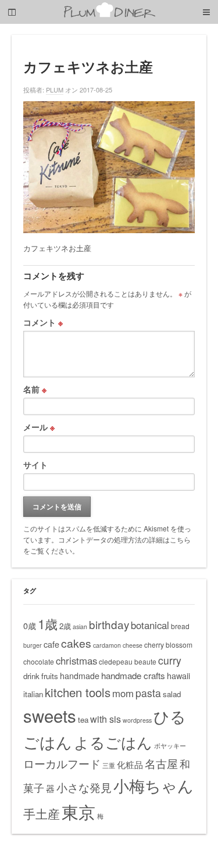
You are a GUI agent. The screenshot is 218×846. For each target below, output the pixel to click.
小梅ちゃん (153, 785)
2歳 (65, 625)
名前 (35, 389)
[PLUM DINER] (109, 15)
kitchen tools (77, 692)
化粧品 (130, 764)
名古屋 (161, 763)
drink (31, 675)
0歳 (29, 625)
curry (169, 660)
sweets (49, 715)
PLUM (54, 89)
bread (180, 626)
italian (33, 693)
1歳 (48, 623)
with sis (105, 719)
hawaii (178, 675)
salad (172, 693)
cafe (51, 644)
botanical (150, 625)
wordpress (137, 720)
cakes (76, 643)
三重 (108, 765)
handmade (79, 675)
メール (39, 427)
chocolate (38, 661)
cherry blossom (168, 644)
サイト (35, 464)
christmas (76, 660)
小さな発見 (84, 787)
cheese (132, 645)
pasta (148, 693)
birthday (109, 624)
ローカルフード (62, 763)
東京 (78, 811)
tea (83, 719)
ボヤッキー (170, 745)
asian (80, 626)
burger (32, 645)
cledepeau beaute (127, 661)
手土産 (41, 813)
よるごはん (113, 741)
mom (123, 693)
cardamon (107, 645)
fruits (49, 675)
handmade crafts (133, 675)
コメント (43, 322)
